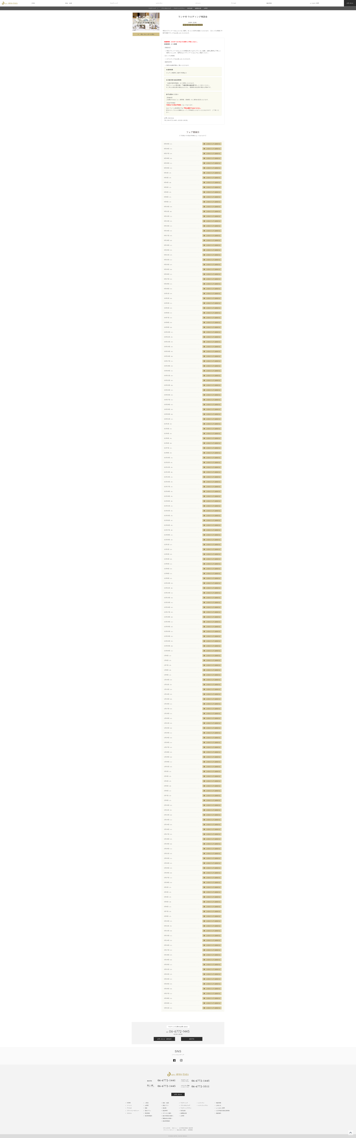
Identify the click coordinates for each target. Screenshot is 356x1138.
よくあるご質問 (314, 3)
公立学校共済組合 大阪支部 (186, 1128)
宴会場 (164, 1108)
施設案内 (218, 1113)
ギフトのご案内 (167, 1113)
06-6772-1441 (167, 1080)
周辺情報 (147, 1113)
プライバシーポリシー (133, 1110)
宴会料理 (165, 1110)
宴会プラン (166, 1105)
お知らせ (218, 1105)
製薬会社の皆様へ (167, 1118)
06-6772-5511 (201, 1086)
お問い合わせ (350, 3)
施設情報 (269, 3)
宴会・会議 (68, 3)
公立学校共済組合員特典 (223, 1110)
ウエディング (114, 3)
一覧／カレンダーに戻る (147, 34)
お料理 (205, 8)
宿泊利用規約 (148, 1115)
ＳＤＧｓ (129, 1113)
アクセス (233, 3)
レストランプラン (203, 1105)
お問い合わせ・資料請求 (164, 1039)
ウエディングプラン (179, 8)
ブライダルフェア (166, 8)
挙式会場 (189, 8)
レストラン (159, 3)
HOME (129, 1102)
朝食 (146, 1108)
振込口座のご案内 (181, 1129)
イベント (198, 3)
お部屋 (147, 1105)
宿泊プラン (148, 1110)
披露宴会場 (198, 8)
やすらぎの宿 (166, 1128)
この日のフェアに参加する (213, 144)
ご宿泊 (33, 3)
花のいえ (174, 1128)
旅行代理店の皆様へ (168, 1115)
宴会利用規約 (166, 1121)
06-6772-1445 (179, 1031)
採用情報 (190, 1129)
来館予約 (191, 1039)
